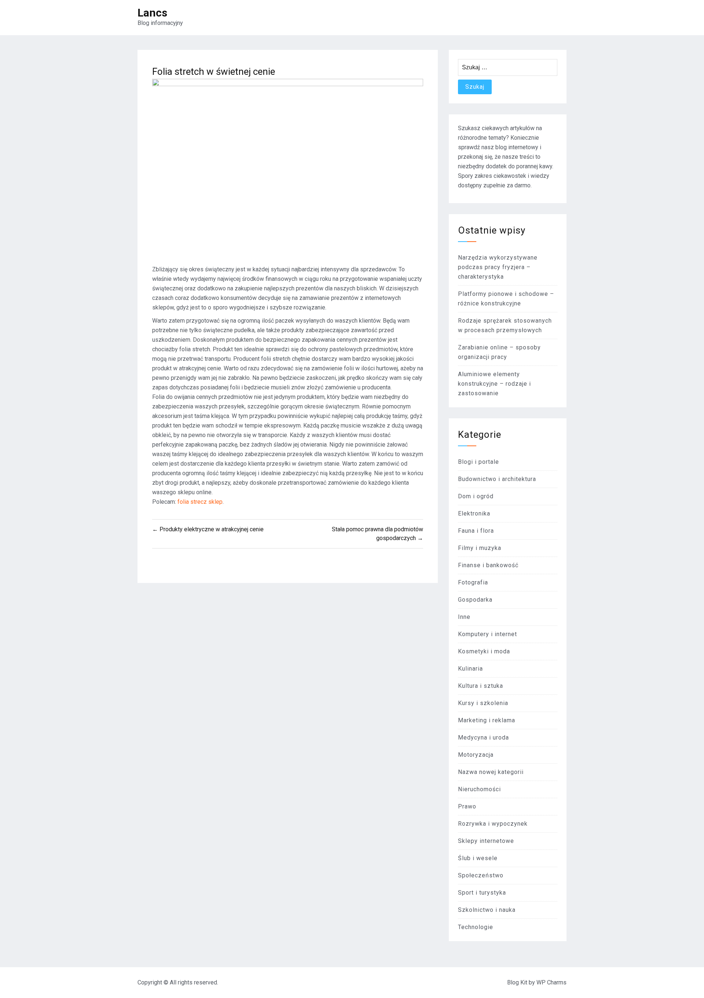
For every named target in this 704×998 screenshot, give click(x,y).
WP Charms (551, 982)
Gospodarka (475, 599)
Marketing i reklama (486, 720)
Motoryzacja (476, 754)
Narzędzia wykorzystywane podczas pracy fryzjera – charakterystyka (498, 267)
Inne (464, 616)
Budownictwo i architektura (497, 479)
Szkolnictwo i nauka (487, 909)
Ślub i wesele (478, 858)
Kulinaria (470, 668)
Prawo (467, 806)
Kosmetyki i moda (484, 651)
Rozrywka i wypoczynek (493, 823)
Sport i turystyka (482, 892)
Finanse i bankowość (488, 565)
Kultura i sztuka (480, 685)
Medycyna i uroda (483, 737)
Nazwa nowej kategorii (491, 771)
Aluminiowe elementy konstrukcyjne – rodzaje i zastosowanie (494, 384)
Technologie (475, 927)
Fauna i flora (476, 530)
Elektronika (474, 513)
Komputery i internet (487, 634)
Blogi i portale (478, 461)
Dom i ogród (476, 496)
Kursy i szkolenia (483, 703)
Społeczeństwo (480, 875)
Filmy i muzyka (479, 547)
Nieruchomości (479, 789)
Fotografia (473, 582)
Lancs (152, 12)
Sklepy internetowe (486, 840)
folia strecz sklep (200, 501)
